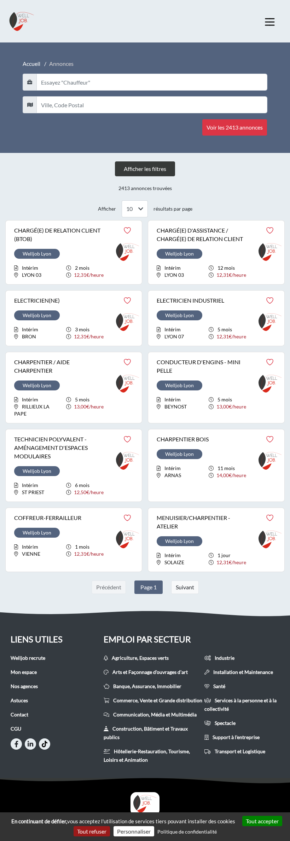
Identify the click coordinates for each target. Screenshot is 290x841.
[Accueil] (144, 804)
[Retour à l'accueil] (28, 21)
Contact (19, 714)
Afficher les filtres (145, 168)
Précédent (108, 587)
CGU (16, 729)
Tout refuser (91, 831)
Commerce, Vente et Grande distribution (157, 700)
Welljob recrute (28, 658)
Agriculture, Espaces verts (140, 658)
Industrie (224, 658)
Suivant (185, 587)
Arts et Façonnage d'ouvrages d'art (149, 672)
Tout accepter (262, 821)
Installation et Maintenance (242, 672)
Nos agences (24, 686)
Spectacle (225, 723)
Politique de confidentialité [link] (187, 832)
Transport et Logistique (239, 751)
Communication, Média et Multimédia (154, 714)
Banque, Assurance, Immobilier (146, 686)
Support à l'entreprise (235, 737)
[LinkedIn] (30, 744)
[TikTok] (44, 744)
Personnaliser (134, 831)
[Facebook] (16, 744)
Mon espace (24, 672)
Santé (218, 686)
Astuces (19, 700)
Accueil (31, 63)
